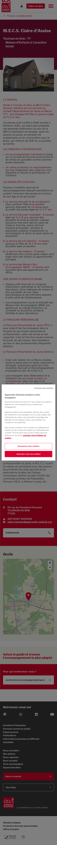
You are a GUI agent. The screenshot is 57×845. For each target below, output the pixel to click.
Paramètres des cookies (29, 446)
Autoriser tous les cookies (29, 454)
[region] (28, 422)
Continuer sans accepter (43, 388)
